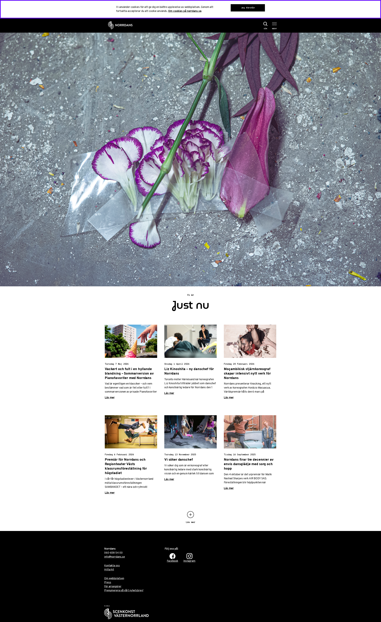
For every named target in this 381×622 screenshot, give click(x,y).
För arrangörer (112, 586)
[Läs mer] (190, 514)
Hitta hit (109, 569)
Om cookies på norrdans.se (184, 11)
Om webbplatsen (114, 578)
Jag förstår (248, 8)
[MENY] (274, 23)
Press (107, 582)
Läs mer (110, 397)
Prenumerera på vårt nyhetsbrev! (123, 590)
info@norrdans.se (114, 557)
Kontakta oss (112, 565)
